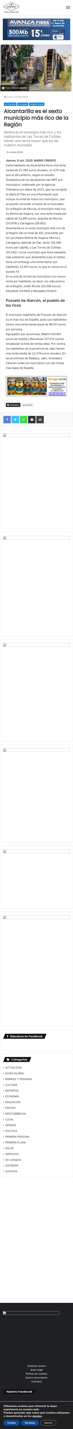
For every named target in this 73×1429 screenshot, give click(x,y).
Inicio (9, 96)
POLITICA (11, 1130)
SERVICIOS (12, 1153)
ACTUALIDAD (10, 104)
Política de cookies (36, 1373)
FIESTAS (10, 1107)
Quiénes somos (37, 1365)
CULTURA (11, 1084)
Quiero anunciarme (36, 1377)
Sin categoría (13, 1159)
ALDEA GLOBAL (14, 1073)
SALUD (9, 1148)
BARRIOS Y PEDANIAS (18, 1079)
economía (27, 405)
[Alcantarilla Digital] (11, 7)
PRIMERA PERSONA (17, 1136)
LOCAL (9, 1119)
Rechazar (30, 1423)
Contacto (36, 1381)
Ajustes (48, 1423)
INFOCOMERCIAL (15, 1113)
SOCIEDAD (11, 1165)
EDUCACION (12, 1102)
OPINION (10, 1125)
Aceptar (11, 1423)
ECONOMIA (21, 96)
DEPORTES (12, 1090)
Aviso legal (36, 1369)
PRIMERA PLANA (36, 104)
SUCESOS (11, 1171)
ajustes (37, 1416)
